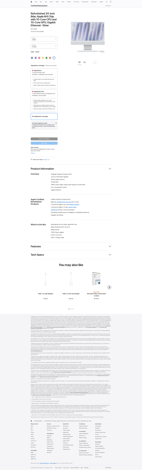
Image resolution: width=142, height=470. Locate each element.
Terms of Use (66, 467)
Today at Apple (66, 430)
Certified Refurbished (39, 6)
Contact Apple (98, 456)
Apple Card (33, 454)
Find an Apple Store (44, 463)
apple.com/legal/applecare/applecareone (79, 392)
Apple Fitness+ (50, 444)
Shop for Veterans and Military (86, 455)
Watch (32, 434)
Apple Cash (33, 458)
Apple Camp (65, 432)
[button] (106, 2)
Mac (32, 428)
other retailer (53, 463)
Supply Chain (98, 438)
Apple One (49, 435)
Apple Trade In (66, 440)
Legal (81, 467)
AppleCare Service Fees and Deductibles (62, 372)
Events (96, 454)
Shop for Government (84, 452)
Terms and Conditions (91, 327)
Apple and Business (83, 426)
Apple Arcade (50, 442)
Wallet (32, 452)
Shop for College (83, 437)
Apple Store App (66, 434)
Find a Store (65, 426)
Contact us (46, 159)
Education (97, 428)
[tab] (79, 62)
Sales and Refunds (75, 467)
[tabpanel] (87, 35)
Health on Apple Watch (84, 445)
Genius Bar (65, 428)
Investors (97, 450)
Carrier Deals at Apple (68, 445)
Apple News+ (50, 446)
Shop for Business (83, 428)
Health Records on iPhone (85, 447)
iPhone (32, 432)
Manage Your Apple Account (53, 426)
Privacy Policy (58, 467)
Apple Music (49, 440)
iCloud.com (49, 430)
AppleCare (54, 210)
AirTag (32, 443)
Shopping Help (66, 449)
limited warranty (74, 204)
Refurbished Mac (38, 421)
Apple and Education (83, 433)
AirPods (32, 438)
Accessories (33, 445)
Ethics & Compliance (100, 452)
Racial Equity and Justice (100, 436)
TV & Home (33, 440)
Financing (65, 443)
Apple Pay (33, 456)
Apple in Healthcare (83, 443)
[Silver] (53, 57)
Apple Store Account (51, 428)
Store (32, 426)
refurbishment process (64, 202)
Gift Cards (33, 447)
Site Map (86, 467)
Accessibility (98, 426)
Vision (32, 436)
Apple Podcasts (50, 448)
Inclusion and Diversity (100, 432)
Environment (98, 430)
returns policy (72, 207)
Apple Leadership (99, 446)
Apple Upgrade (66, 438)
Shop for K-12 (82, 435)
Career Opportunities (100, 448)
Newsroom (97, 444)
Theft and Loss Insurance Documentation (56, 327)
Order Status (66, 447)
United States (108, 467)
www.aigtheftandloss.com (36, 350)
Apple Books (50, 450)
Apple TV (49, 437)
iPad (32, 430)
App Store (49, 452)
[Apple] (31, 421)
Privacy (97, 434)
